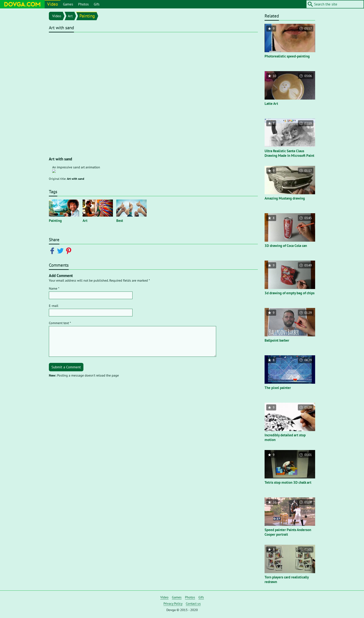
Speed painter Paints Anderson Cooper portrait (288, 532)
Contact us (193, 603)
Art (70, 16)
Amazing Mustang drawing (285, 198)
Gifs (96, 4)
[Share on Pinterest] (69, 250)
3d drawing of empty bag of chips (289, 293)
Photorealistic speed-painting (287, 56)
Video (52, 4)
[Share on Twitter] (61, 250)
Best (119, 220)
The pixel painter (278, 387)
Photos (83, 4)
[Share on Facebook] (53, 250)
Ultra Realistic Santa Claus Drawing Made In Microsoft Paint (289, 153)
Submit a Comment (66, 367)
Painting (87, 16)
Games (68, 4)
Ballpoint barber (277, 340)
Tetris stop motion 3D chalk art (288, 482)
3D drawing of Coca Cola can (286, 245)
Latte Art (271, 103)
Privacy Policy (172, 603)
